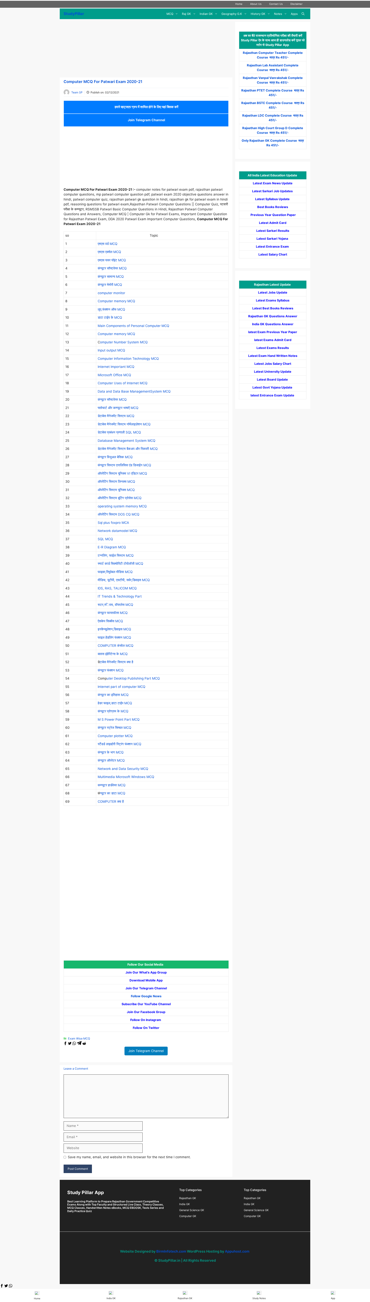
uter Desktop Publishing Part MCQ (133, 678)
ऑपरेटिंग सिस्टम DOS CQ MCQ (118, 514)
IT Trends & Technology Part (120, 596)
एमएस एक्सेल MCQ (109, 252)
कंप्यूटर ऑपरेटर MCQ (111, 760)
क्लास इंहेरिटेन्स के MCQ (113, 654)
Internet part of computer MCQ (121, 687)
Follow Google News (146, 996)
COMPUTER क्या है (111, 801)
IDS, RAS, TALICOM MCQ (117, 588)
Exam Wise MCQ (79, 1038)
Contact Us (276, 3)
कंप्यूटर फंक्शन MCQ (111, 670)
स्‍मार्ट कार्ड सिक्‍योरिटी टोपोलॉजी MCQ (125, 563)
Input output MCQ (111, 350)
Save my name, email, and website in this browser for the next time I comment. (129, 1157)
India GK (184, 1204)
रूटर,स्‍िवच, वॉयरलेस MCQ (115, 605)
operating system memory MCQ (122, 506)
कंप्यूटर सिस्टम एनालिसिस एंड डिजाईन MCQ (124, 465)
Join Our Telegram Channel (146, 988)
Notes (278, 14)
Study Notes (259, 1298)
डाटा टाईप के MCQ (110, 317)
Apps (294, 14)
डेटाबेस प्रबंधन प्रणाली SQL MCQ (119, 432)
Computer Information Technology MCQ (128, 359)
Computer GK (187, 1216)
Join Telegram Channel (146, 120)
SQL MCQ (105, 539)
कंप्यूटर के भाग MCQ (111, 752)
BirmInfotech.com (171, 1251)
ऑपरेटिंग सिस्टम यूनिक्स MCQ (116, 490)
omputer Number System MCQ (124, 342)
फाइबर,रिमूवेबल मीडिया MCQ (115, 572)
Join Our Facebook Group (146, 1012)
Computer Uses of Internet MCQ (122, 383)
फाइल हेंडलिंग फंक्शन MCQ (114, 637)
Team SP (76, 92)
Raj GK (186, 14)
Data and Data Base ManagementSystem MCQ (134, 391)
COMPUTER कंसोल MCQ (115, 646)
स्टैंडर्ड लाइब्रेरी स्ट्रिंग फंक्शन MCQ (119, 744)
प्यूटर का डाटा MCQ (112, 793)
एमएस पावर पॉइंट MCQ (112, 260)
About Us (256, 3)
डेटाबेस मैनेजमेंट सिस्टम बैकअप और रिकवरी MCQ (128, 449)
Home (238, 3)
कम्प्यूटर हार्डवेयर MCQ (111, 785)
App (333, 1298)
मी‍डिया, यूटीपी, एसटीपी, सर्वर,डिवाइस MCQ (124, 580)
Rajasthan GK (187, 1198)
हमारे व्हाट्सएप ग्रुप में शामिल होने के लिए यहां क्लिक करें (146, 107)
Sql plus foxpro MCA (113, 523)
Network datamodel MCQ (117, 531)
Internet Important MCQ (116, 367)
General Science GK (191, 1210)
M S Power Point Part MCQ (119, 719)
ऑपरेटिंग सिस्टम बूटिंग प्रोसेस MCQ (119, 498)
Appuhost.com (237, 1251)
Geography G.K (231, 14)
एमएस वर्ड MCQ (107, 244)
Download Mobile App (146, 980)
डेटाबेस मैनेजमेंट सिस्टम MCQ (116, 416)
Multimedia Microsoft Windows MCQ (126, 777)
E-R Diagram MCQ (112, 547)
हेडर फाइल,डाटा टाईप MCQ (115, 703)
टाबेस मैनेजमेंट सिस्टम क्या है (116, 662)
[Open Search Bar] (303, 13)
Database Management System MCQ (126, 441)
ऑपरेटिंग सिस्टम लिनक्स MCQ (116, 481)
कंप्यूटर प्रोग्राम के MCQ (113, 711)
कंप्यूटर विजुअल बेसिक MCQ (115, 457)
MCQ (169, 14)
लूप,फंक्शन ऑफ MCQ (111, 309)
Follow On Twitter (146, 1028)
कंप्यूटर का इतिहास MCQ (113, 695)
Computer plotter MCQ (115, 736)
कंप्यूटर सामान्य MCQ (111, 277)
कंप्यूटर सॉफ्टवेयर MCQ (112, 268)
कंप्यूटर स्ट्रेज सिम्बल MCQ (114, 728)
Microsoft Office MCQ (114, 375)
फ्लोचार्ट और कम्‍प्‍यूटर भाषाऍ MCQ (118, 408)
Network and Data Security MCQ (123, 769)
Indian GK (206, 14)
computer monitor (111, 293)
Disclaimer (296, 3)
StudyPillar (74, 13)
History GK (258, 14)
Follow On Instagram (146, 1020)
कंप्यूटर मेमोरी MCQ (110, 285)
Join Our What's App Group (146, 972)
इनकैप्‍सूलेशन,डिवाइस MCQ (114, 629)
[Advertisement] (146, 49)
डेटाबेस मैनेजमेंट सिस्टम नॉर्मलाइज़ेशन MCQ (124, 424)
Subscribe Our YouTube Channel (146, 1004)
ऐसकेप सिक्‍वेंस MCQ (110, 621)
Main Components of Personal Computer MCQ (133, 326)
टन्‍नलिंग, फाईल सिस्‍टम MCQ (116, 555)
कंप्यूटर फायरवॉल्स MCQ (113, 613)
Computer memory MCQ (116, 301)
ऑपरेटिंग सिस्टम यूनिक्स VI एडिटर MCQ (122, 473)
